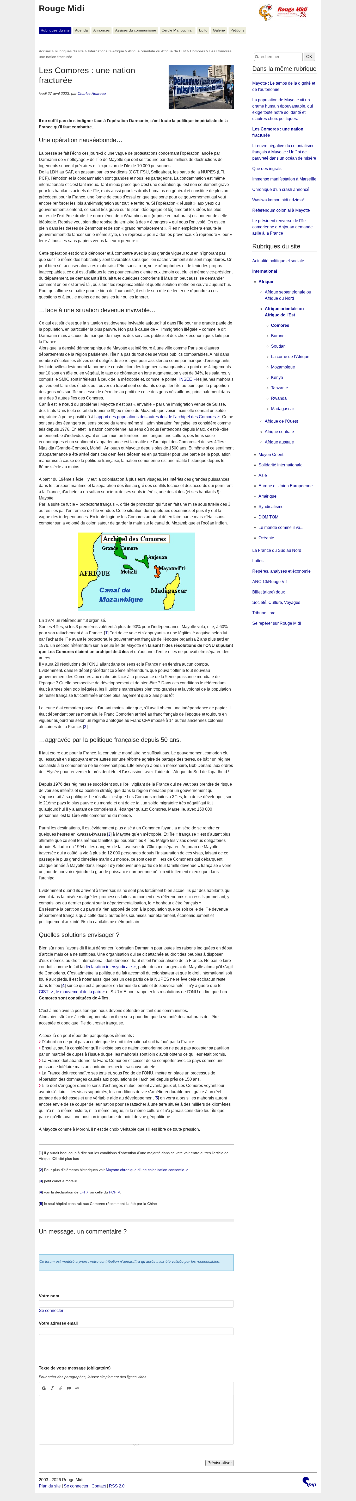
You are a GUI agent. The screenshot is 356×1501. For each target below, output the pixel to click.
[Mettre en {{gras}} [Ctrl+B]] (43, 1388)
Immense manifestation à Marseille (284, 179)
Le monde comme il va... (281, 527)
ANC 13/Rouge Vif (269, 581)
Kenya (277, 377)
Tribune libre (263, 613)
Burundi (278, 336)
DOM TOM (268, 517)
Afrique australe (279, 442)
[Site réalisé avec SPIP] (309, 1483)
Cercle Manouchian (178, 30)
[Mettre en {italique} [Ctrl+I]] (52, 1388)
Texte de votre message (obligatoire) (75, 1368)
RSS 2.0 (117, 1486)
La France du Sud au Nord (276, 550)
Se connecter (51, 1310)
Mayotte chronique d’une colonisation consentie (145, 1170)
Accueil (45, 51)
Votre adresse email (58, 1323)
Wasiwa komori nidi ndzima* (278, 200)
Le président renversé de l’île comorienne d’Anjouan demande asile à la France (282, 226)
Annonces (101, 30)
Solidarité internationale (281, 465)
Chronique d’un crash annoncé (280, 189)
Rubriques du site (55, 30)
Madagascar (282, 408)
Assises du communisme (135, 30)
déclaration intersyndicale (108, 967)
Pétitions (237, 30)
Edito (203, 30)
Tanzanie (279, 388)
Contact (98, 1486)
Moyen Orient (271, 454)
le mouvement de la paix (78, 992)
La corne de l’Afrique (290, 356)
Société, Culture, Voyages (276, 602)
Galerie (219, 30)
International (98, 51)
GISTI (44, 992)
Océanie (266, 538)
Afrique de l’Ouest (281, 421)
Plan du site (50, 1486)
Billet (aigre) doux (268, 592)
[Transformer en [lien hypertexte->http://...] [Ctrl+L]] (60, 1388)
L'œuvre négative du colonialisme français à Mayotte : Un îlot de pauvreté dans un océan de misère (284, 151)
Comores (197, 51)
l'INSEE (184, 379)
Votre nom (49, 1296)
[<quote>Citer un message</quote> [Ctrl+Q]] (69, 1388)
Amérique (268, 496)
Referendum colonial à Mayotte (281, 210)
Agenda (81, 30)
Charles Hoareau (92, 93)
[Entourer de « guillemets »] (77, 1388)
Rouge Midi (61, 8)
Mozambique (283, 367)
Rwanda (279, 398)
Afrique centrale (279, 431)
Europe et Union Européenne (286, 486)
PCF (112, 1192)
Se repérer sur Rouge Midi (276, 623)
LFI (82, 1192)
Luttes (257, 561)
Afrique (118, 51)
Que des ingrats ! (268, 168)
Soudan (278, 346)
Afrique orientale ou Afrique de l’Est (157, 51)
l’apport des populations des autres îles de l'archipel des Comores (155, 417)
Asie (263, 475)
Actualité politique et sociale (278, 261)
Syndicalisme (271, 506)
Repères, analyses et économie (281, 571)
